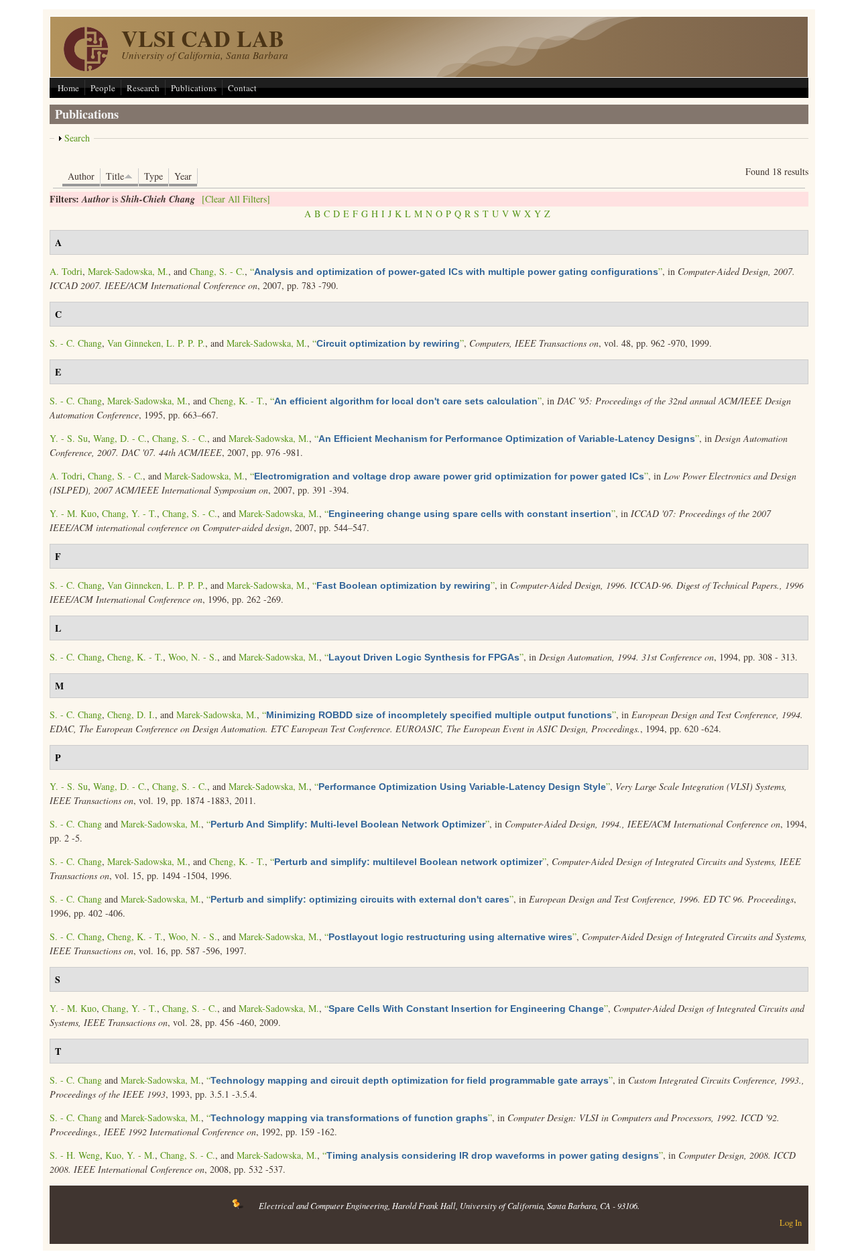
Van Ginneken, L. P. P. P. (156, 343)
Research (143, 88)
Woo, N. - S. (192, 656)
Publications (194, 88)
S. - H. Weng (75, 1155)
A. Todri (66, 271)
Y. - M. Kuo (73, 513)
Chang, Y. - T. (129, 513)
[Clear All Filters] (236, 198)
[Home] (86, 67)
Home (68, 88)
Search (77, 137)
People (102, 88)
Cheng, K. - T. (237, 400)
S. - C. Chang (76, 343)
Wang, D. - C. (120, 438)
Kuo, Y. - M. (130, 1155)
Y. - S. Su (69, 438)
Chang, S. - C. (217, 271)
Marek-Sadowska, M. (128, 271)
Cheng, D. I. (131, 714)
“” (456, 271)
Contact (242, 88)
